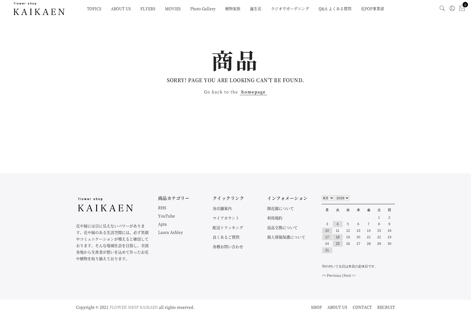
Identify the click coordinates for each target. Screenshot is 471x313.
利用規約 (274, 218)
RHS (162, 207)
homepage (253, 91)
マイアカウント (226, 218)
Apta (162, 224)
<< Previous (331, 275)
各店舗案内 (222, 208)
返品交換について (282, 227)
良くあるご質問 (226, 237)
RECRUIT (386, 307)
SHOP (316, 307)
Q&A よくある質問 (335, 8)
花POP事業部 (372, 8)
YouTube (166, 215)
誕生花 (255, 8)
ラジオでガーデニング (290, 8)
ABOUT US (121, 8)
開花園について (280, 208)
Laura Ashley (170, 232)
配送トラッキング (228, 227)
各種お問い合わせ (228, 246)
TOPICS (94, 8)
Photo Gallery (203, 8)
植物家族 (232, 8)
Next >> (349, 275)
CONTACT (362, 307)
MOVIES (173, 8)
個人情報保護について (286, 237)
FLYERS (147, 8)
